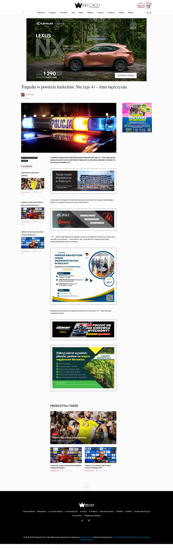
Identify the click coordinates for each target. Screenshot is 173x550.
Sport (55, 434)
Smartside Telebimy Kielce (123, 537)
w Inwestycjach (71, 511)
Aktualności (41, 511)
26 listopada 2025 (25, 98)
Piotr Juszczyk (29, 94)
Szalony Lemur (86, 537)
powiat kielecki (32, 157)
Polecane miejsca (107, 511)
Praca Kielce (77, 516)
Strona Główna (29, 511)
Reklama (119, 511)
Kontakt (129, 511)
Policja (24, 157)
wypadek (24, 160)
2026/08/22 (38, 192)
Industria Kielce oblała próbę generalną (69, 437)
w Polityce (93, 511)
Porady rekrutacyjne (142, 511)
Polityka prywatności (92, 516)
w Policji (83, 511)
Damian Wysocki (25, 192)
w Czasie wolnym (56, 511)
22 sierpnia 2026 (69, 441)
